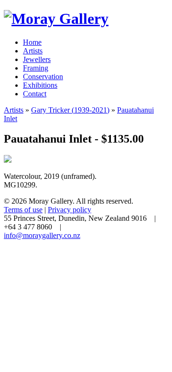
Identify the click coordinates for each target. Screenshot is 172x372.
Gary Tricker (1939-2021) (70, 110)
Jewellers (37, 59)
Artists (33, 51)
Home (32, 42)
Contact (34, 94)
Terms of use (23, 210)
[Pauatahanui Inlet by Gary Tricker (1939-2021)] (7, 160)
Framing (35, 68)
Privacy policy (69, 210)
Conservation (43, 76)
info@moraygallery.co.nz (42, 235)
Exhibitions (40, 85)
